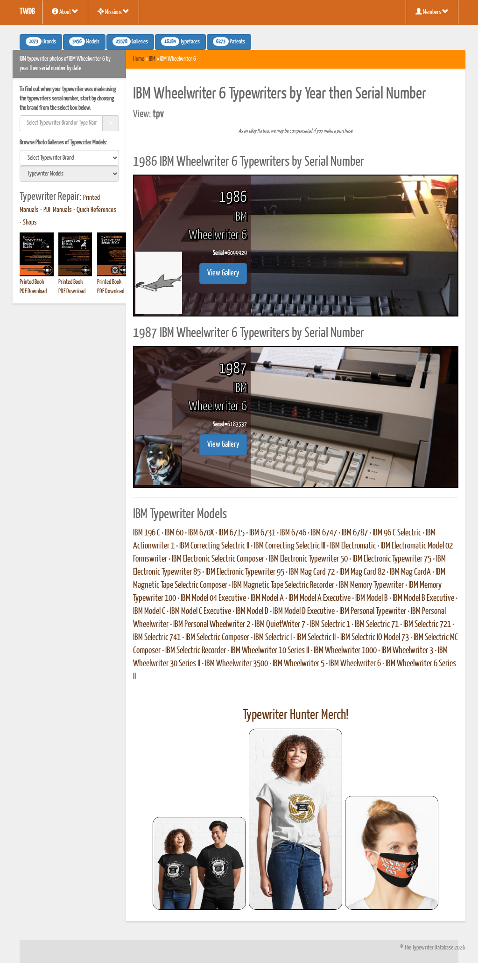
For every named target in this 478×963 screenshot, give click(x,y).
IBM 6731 (262, 533)
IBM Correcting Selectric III (289, 546)
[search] (69, 158)
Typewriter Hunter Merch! (296, 715)
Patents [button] (230, 42)
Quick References (96, 210)
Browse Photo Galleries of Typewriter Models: (63, 143)
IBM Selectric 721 (427, 624)
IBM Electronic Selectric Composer (218, 559)
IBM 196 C (146, 533)
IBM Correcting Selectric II (214, 546)
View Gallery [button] (223, 273)
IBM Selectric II (316, 637)
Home (138, 59)
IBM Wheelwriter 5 (298, 664)
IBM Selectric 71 (377, 624)
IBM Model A (267, 598)
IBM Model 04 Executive (213, 598)
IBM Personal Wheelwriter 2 (211, 624)
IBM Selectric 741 (157, 637)
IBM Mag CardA (410, 572)
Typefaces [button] (182, 42)
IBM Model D (252, 611)
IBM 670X (201, 533)
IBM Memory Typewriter (371, 585)
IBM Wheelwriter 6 (355, 664)
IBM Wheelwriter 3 (407, 651)
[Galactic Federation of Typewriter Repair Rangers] (295, 819)
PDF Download (33, 291)
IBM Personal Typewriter (372, 611)
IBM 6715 (231, 533)
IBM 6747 (324, 533)
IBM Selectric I (273, 637)
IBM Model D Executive (304, 611)
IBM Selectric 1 (330, 624)
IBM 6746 (293, 533)
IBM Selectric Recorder (195, 651)
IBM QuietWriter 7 (280, 624)
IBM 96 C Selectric (397, 533)
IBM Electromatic (353, 546)
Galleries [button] (132, 42)
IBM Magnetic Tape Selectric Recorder (283, 585)
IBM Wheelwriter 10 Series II (270, 651)
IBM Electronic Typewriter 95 (244, 572)
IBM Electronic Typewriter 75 (391, 559)
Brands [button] (42, 42)
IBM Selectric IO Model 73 (374, 637)
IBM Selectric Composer (217, 637)
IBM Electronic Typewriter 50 (308, 559)
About (65, 12)
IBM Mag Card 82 (362, 572)
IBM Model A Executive (319, 598)
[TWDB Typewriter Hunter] (199, 863)
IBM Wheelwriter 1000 (345, 651)
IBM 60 (174, 533)
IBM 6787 (355, 533)
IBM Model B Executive (423, 598)
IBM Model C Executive (200, 611)
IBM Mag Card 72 (312, 572)
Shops (30, 222)
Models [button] (85, 42)
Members (432, 12)
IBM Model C (149, 611)
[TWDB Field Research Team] (391, 853)
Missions (113, 12)
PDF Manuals (57, 210)
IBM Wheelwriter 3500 (236, 664)
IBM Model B (371, 598)
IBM (152, 59)
